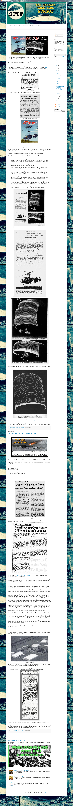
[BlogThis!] (27, 427)
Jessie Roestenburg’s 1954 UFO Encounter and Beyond (23, 770)
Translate (62, 56)
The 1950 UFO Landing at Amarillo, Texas (22, 433)
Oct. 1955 (47, 67)
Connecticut (13, 428)
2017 (57, 100)
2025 (57, 62)
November (58, 75)
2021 (57, 68)
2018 (57, 98)
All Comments (58, 35)
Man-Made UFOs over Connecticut (19, 34)
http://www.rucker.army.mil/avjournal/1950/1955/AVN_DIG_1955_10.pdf (30, 420)
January (58, 96)
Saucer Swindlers (30, 28)
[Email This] (26, 427)
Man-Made (21, 428)
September (58, 78)
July (57, 81)
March (58, 93)
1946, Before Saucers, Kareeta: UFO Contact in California (23, 782)
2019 (57, 72)
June (57, 83)
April (58, 91)
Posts (57, 33)
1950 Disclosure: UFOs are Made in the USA (24, 64)
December (58, 73)
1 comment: (21, 730)
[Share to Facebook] (29, 427)
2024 (57, 63)
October (58, 76)
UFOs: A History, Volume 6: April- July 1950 (22, 575)
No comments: (21, 427)
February (58, 95)
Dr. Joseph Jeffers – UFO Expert (19, 776)
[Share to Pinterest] (30, 427)
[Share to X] (28, 427)
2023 (57, 65)
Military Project (25, 428)
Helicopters (17, 428)
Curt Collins (59, 104)
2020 (57, 70)
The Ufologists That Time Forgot (18, 28)
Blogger (46, 792)
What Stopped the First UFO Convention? (16, 740)
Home (8, 28)
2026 (57, 60)
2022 (57, 67)
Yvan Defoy (59, 106)
